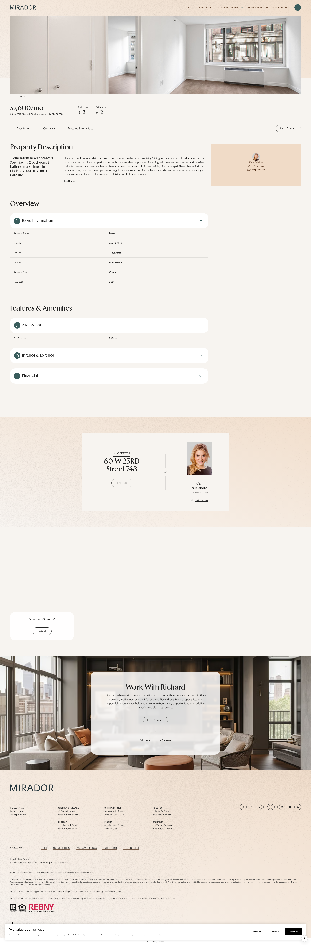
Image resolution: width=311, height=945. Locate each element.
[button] (288, 128)
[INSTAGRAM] (251, 807)
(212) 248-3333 (257, 166)
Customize (275, 931)
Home (44, 848)
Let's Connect (282, 7)
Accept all (293, 931)
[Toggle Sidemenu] (297, 7)
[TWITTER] (282, 807)
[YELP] (274, 807)
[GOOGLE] (297, 807)
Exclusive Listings (199, 7)
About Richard (61, 848)
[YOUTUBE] (290, 807)
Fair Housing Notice (19, 862)
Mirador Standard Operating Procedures (49, 862)
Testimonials (109, 848)
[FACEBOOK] (243, 807)
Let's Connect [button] (131, 848)
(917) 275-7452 (165, 740)
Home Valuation (258, 7)
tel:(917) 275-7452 (17, 811)
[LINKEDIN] (259, 807)
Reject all (257, 931)
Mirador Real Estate (19, 859)
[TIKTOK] (266, 807)
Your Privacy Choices (155, 942)
